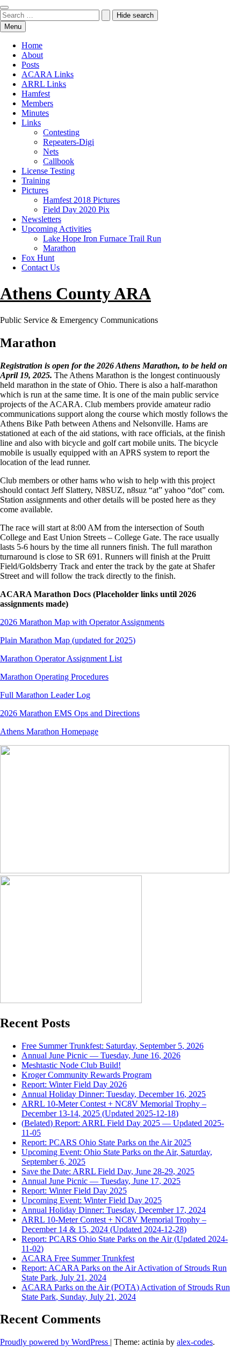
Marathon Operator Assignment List (61, 658)
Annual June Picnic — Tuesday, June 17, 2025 (101, 1181)
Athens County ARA (75, 293)
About (32, 55)
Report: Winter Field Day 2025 (74, 1190)
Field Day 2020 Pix (76, 209)
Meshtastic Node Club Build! (71, 1065)
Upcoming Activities (56, 228)
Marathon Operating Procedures (54, 676)
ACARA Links (47, 74)
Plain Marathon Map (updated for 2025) (67, 640)
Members (37, 103)
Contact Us (40, 267)
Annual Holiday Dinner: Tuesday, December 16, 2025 (113, 1094)
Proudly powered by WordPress (55, 1341)
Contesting (61, 132)
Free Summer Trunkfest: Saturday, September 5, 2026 (112, 1045)
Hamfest (35, 93)
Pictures (34, 190)
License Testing (48, 170)
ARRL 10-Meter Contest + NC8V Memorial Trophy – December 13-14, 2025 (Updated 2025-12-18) (113, 1108)
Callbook (58, 161)
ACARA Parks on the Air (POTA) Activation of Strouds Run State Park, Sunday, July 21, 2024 (125, 1292)
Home (31, 45)
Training (35, 180)
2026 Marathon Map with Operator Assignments (82, 622)
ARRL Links (43, 84)
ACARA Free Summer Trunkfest (77, 1258)
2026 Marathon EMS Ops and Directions (70, 713)
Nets (51, 151)
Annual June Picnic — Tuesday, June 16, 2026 (101, 1055)
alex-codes (195, 1341)
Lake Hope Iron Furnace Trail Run (102, 238)
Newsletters (41, 219)
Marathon (59, 248)
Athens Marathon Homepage (49, 731)
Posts (30, 64)
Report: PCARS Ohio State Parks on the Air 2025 (106, 1142)
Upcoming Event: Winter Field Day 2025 (91, 1200)
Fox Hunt (37, 257)
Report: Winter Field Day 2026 (74, 1084)
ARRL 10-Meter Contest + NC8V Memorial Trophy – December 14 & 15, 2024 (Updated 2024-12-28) (113, 1224)
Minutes (35, 112)
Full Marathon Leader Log (45, 695)
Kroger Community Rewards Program (86, 1074)
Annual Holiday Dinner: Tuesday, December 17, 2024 (113, 1209)
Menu (12, 27)
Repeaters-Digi (68, 141)
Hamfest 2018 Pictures (81, 199)
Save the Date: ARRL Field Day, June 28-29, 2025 (107, 1171)
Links (31, 122)
